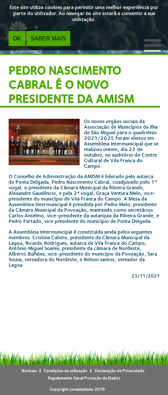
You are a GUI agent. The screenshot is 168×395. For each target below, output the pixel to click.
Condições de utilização (65, 370)
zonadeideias (81, 389)
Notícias (29, 370)
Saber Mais (48, 38)
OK (17, 38)
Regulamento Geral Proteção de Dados (84, 378)
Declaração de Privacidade (119, 370)
